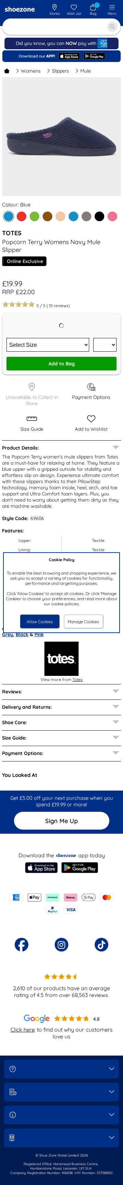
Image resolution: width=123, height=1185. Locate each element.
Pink (39, 634)
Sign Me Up (61, 821)
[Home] (7, 70)
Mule (85, 71)
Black (22, 634)
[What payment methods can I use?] (61, 903)
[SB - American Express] (61, 47)
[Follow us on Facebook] (21, 944)
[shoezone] (19, 10)
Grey (7, 634)
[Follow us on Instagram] (61, 944)
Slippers (60, 71)
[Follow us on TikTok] (101, 944)
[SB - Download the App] (61, 56)
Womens (31, 71)
